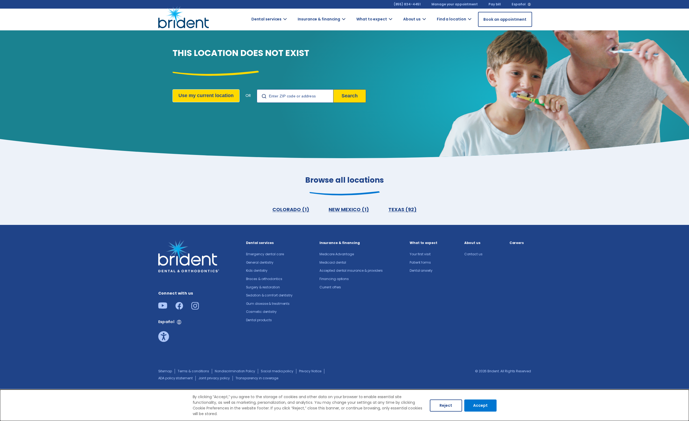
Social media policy (277, 371)
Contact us (433, 28)
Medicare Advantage (336, 254)
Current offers (330, 287)
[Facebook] (179, 308)
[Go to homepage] (184, 19)
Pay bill (494, 4)
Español (518, 4)
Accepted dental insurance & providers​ (351, 270)
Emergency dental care (265, 254)
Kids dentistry (257, 270)
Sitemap (165, 371)
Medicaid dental (332, 262)
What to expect (371, 19)
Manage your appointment (454, 4)
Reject (446, 405)
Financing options (334, 279)
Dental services (266, 19)
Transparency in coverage (257, 378)
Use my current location (206, 95)
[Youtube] (162, 307)
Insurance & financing (319, 19)
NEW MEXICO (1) (349, 209)
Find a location (451, 19)
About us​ (412, 19)
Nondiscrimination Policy (235, 371)
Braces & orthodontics (264, 279)
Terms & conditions (193, 371)
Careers (516, 242)
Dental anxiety (421, 270)
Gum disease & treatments (296, 188)
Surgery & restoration (263, 287)
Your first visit (420, 254)
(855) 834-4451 (407, 4)
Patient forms (420, 262)
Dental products (259, 320)
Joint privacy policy (214, 378)
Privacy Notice (310, 371)
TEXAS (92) (402, 209)
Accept (480, 405)
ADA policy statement (175, 378)
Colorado (478, 26)
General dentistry (259, 262)
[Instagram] (195, 308)
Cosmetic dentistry (295, 210)
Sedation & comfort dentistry (294, 159)
